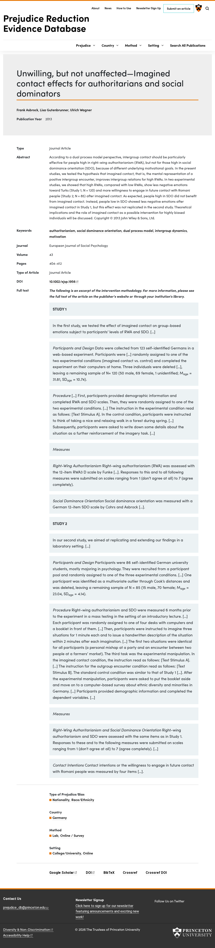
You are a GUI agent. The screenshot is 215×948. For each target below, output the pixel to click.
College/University (66, 853)
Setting (153, 45)
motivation (57, 236)
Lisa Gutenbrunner (54, 109)
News (108, 8)
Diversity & (26, 929)
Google (61, 873)
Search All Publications (187, 45)
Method (131, 45)
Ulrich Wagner (81, 109)
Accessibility (16, 935)
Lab (55, 835)
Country (108, 45)
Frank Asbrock (27, 109)
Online (88, 853)
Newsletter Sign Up (148, 8)
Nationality (60, 799)
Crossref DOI (156, 873)
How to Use (124, 8)
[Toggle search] (207, 8)
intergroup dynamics (171, 230)
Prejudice (83, 45)
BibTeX (109, 873)
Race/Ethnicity (82, 799)
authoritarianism (62, 230)
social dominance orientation (99, 230)
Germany (59, 817)
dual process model (138, 230)
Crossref (130, 873)
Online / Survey (72, 835)
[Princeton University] (198, 8)
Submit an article (178, 8)
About (96, 8)
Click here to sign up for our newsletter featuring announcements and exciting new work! (107, 911)
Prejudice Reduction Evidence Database (46, 22)
